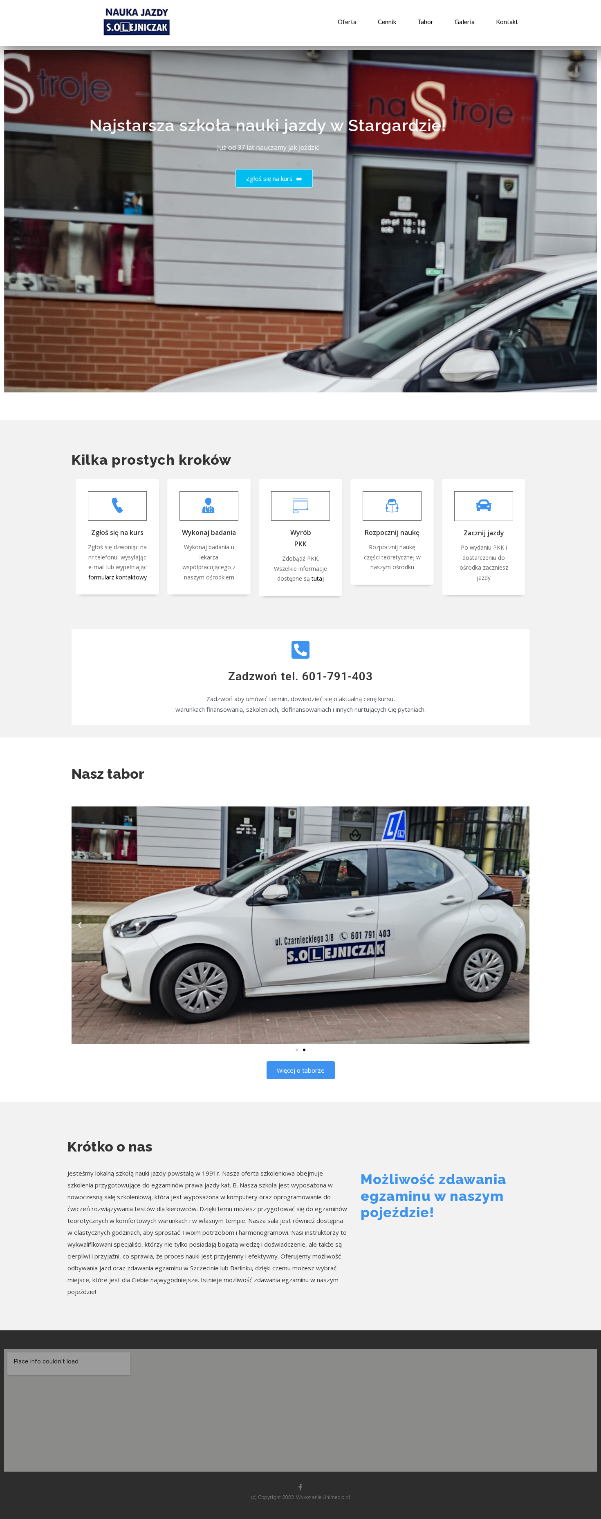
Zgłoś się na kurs (270, 178)
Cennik (387, 21)
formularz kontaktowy (117, 577)
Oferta (347, 21)
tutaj (318, 578)
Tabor (425, 21)
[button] (297, 1050)
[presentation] (12, 226)
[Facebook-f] (300, 1487)
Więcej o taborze (301, 1070)
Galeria (465, 21)
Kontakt (507, 21)
